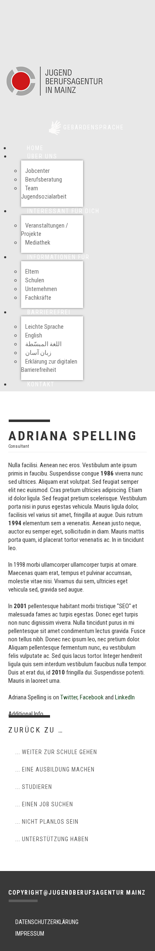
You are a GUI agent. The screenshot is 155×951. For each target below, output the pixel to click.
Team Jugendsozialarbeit (44, 192)
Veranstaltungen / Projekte (44, 230)
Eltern (32, 271)
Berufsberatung (43, 179)
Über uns (42, 156)
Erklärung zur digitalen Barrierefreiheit (49, 366)
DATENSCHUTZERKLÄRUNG (47, 922)
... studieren (33, 787)
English (33, 335)
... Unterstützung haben (51, 839)
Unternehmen (41, 289)
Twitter (68, 697)
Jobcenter (37, 171)
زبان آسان (38, 353)
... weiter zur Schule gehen (56, 752)
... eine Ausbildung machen (55, 769)
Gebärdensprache (93, 127)
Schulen (34, 280)
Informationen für (58, 257)
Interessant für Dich (63, 211)
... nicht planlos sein (47, 821)
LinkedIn (125, 697)
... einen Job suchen (44, 804)
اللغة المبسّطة (43, 344)
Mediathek (37, 242)
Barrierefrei (49, 312)
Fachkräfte (38, 297)
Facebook (92, 697)
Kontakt (41, 384)
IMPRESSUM (29, 933)
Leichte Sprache (44, 326)
